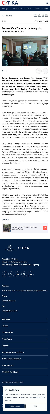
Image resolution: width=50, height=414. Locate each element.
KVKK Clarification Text (11, 359)
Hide (35, 406)
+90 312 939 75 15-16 (9, 311)
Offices (5, 326)
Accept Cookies (15, 406)
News (29, 9)
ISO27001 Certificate (10, 372)
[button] (39, 71)
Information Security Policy (13, 352)
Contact (5, 345)
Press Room (17, 9)
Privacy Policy (7, 365)
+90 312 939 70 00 (9, 300)
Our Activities (7, 332)
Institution (6, 319)
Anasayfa (5, 9)
